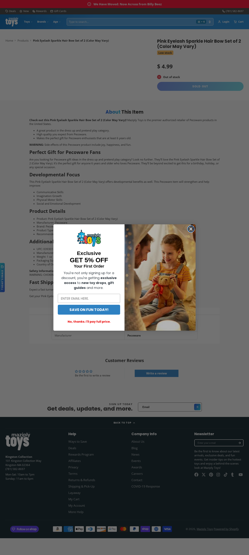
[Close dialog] (191, 229)
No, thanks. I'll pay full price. (89, 322)
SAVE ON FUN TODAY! (88, 309)
